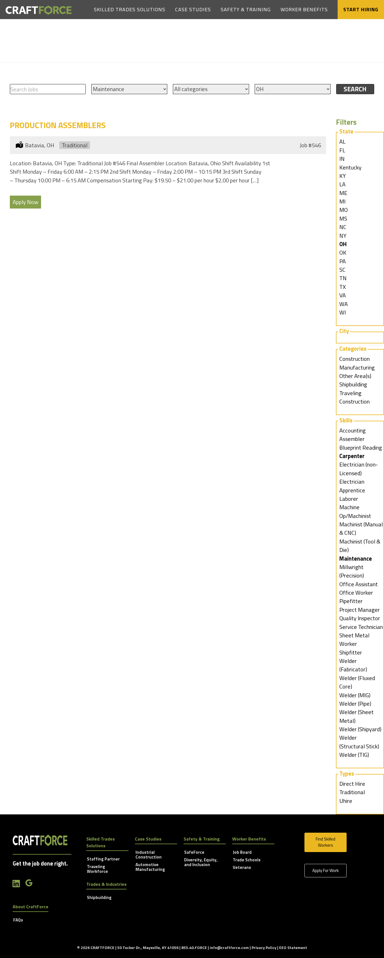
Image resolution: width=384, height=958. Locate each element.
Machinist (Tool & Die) (359, 545)
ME (343, 193)
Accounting (352, 430)
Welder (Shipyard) (360, 729)
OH (343, 244)
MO (343, 209)
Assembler (352, 438)
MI (342, 201)
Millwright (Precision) (351, 571)
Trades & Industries (106, 884)
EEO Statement (293, 947)
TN (343, 278)
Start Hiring (360, 9)
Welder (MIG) (355, 695)
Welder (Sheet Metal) (356, 716)
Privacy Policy (264, 947)
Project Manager (359, 609)
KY (342, 175)
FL (342, 150)
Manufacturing (357, 367)
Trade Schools (247, 860)
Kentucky (350, 167)
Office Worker (356, 592)
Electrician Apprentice (352, 485)
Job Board (242, 852)
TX (342, 286)
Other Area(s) (355, 376)
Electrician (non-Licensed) (358, 468)
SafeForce (194, 852)
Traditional (352, 792)
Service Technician (361, 626)
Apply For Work (325, 870)
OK (342, 252)
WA (343, 304)
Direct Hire (352, 783)
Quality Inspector (359, 618)
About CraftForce (30, 906)
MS (343, 218)
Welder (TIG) (354, 754)
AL (342, 141)
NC (342, 227)
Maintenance (355, 558)
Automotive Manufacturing (150, 867)
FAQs (18, 920)
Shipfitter (350, 652)
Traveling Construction (354, 397)
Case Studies (193, 9)
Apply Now (25, 202)
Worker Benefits (304, 9)
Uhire (345, 800)
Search (355, 89)
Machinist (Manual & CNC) (361, 528)
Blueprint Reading (360, 447)
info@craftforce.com (229, 947)
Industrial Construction (148, 855)
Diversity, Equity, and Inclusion (201, 862)
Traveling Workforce (97, 869)
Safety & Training (246, 9)
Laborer (348, 498)
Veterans (242, 868)
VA (342, 295)
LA (342, 184)
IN (342, 158)
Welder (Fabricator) (353, 665)
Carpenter (352, 456)
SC (342, 269)
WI (342, 312)
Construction (354, 358)
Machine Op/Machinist (355, 511)
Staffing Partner (103, 859)
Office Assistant (358, 584)
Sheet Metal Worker (354, 639)
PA (342, 261)
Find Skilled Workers (325, 842)
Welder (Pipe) (355, 703)
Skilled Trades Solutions (129, 9)
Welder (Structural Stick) (359, 741)
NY (342, 235)
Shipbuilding (353, 384)
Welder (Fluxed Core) (357, 682)
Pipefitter (351, 601)
